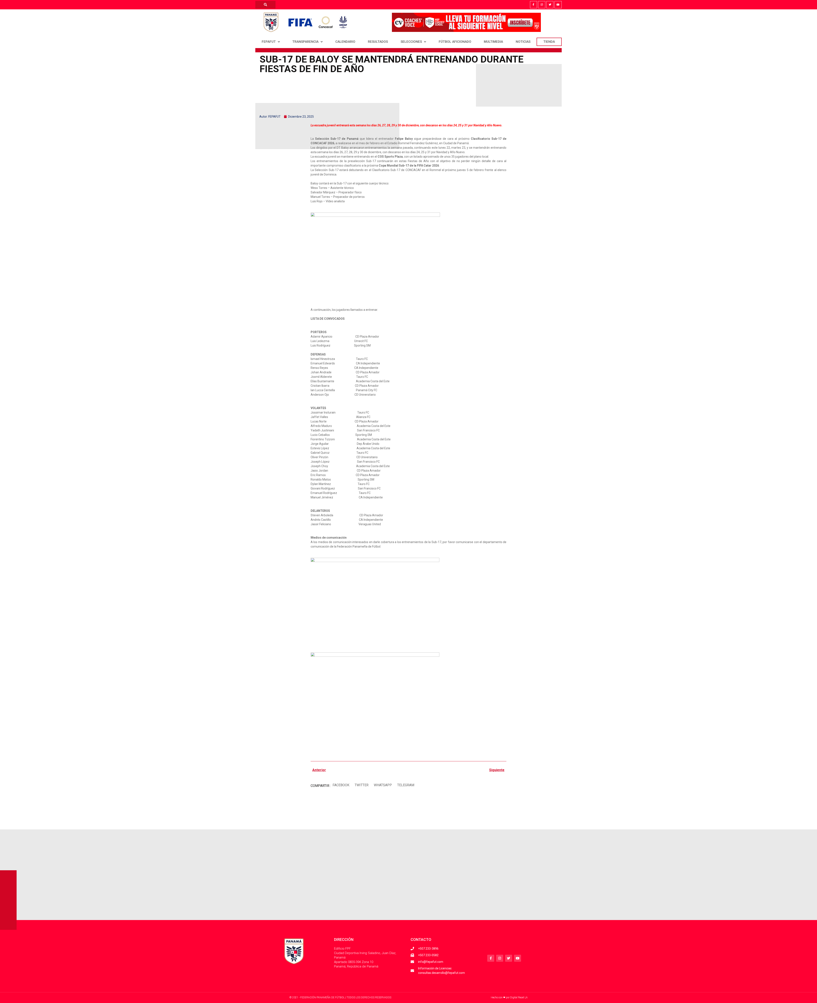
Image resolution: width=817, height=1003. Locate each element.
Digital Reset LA (519, 997)
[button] (341, 785)
